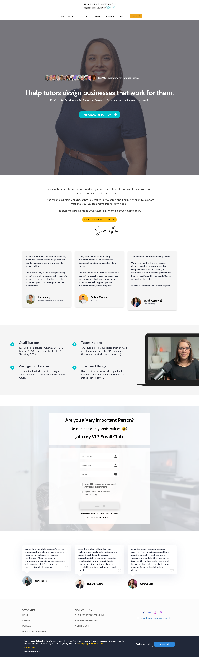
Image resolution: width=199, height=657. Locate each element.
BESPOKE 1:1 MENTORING (87, 620)
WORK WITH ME (65, 16)
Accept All (164, 644)
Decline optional (143, 644)
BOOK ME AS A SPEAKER (34, 631)
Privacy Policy (30, 647)
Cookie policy (83, 643)
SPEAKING (110, 16)
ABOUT (123, 16)
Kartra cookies (97, 643)
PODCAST (84, 16)
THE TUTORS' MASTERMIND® (90, 615)
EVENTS (97, 16)
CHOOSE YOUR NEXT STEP (97, 219)
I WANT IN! (99, 506)
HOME (25, 615)
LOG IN (134, 16)
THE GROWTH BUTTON (97, 114)
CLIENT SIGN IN (82, 626)
